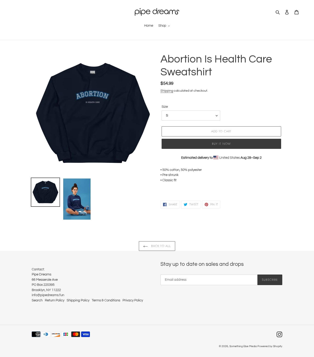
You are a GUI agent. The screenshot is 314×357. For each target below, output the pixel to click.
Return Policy (54, 300)
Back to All (160, 246)
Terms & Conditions (106, 300)
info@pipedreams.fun (48, 295)
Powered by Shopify (269, 346)
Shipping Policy (78, 300)
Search (37, 300)
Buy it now (221, 144)
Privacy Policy (133, 300)
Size (165, 106)
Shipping (166, 90)
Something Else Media (243, 346)
